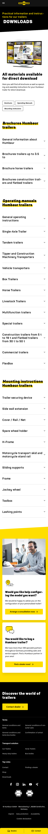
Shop (4, 772)
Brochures (8, 103)
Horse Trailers (30, 749)
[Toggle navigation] (3, 3)
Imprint (11, 814)
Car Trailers (6, 749)
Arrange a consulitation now (22, 612)
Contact (5, 767)
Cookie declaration (24, 819)
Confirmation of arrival (34, 733)
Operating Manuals (24, 103)
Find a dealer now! (22, 664)
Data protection (22, 814)
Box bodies (29, 754)
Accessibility (35, 814)
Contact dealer (13, 707)
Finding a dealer (31, 767)
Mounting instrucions (12, 109)
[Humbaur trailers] (24, 3)
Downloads (6, 777)
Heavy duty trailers (9, 754)
